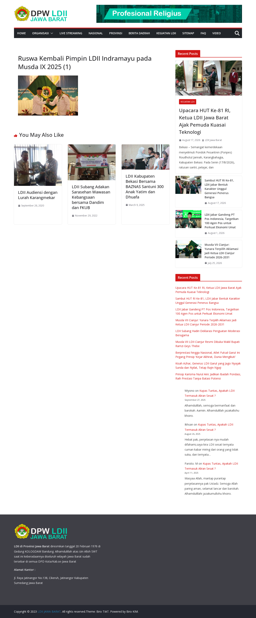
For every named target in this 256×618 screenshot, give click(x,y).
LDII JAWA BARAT (49, 611)
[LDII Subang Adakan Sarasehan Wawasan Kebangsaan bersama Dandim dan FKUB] (92, 147)
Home (21, 33)
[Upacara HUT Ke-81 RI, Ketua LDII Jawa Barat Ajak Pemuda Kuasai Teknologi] (208, 78)
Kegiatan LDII (166, 33)
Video (216, 33)
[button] (51, 33)
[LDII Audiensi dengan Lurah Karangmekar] (38, 147)
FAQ (203, 33)
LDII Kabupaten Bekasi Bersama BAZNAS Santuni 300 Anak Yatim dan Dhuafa (145, 186)
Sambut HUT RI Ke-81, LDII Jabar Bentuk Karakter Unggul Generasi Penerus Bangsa (219, 188)
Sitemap (188, 33)
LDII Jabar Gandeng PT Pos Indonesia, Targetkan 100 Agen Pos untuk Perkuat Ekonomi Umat (222, 221)
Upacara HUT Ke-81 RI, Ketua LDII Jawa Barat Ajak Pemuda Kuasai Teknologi (204, 121)
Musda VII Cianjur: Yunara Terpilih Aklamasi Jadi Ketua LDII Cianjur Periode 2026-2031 (221, 251)
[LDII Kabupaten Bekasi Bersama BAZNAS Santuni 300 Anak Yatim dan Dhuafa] (145, 147)
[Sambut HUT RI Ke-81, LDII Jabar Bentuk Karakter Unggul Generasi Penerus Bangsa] (188, 192)
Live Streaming (71, 33)
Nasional (96, 33)
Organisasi (40, 33)
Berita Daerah (139, 33)
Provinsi (115, 33)
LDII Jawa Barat (213, 140)
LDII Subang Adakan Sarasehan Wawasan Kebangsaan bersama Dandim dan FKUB (91, 197)
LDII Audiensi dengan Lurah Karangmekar (37, 195)
